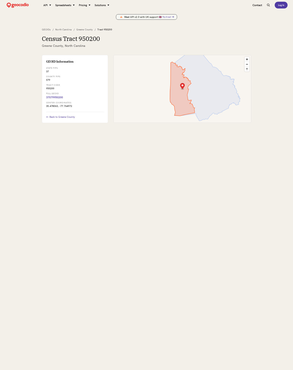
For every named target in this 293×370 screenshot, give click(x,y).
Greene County (84, 29)
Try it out (166, 17)
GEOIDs (46, 29)
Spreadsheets (63, 5)
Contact (257, 5)
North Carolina (63, 29)
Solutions (100, 5)
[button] (182, 86)
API (45, 5)
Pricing (83, 5)
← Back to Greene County (60, 116)
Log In (281, 5)
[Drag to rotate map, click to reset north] (247, 69)
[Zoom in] (247, 59)
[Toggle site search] (268, 5)
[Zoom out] (247, 64)
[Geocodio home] (22, 5)
